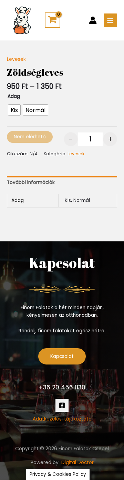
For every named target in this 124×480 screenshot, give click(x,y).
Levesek (16, 59)
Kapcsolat (62, 356)
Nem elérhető (30, 136)
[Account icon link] (93, 20)
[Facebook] (62, 405)
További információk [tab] (31, 182)
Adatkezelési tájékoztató (62, 419)
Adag (14, 96)
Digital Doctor (77, 462)
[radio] (14, 110)
